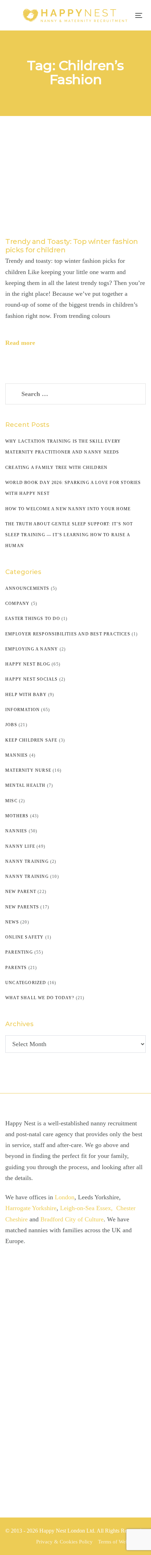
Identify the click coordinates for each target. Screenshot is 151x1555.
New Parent (20, 891)
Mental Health (25, 785)
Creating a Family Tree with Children (56, 467)
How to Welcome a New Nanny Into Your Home (68, 508)
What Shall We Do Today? (39, 997)
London (64, 1197)
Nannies (16, 830)
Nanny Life (20, 846)
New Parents (22, 907)
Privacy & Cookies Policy (64, 1541)
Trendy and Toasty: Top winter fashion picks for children (71, 245)
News (12, 922)
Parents (16, 967)
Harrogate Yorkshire (31, 1208)
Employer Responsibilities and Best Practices (67, 634)
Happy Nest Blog (27, 664)
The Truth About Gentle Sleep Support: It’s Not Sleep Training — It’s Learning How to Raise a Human (69, 534)
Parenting (19, 952)
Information (22, 709)
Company (17, 603)
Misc (11, 800)
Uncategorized (25, 982)
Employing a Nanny (31, 649)
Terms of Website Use (122, 1541)
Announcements (27, 588)
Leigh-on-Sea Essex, (87, 1208)
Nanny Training (27, 861)
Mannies (16, 755)
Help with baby (26, 694)
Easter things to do (32, 618)
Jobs (11, 724)
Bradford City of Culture (72, 1219)
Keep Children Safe (31, 740)
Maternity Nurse (28, 770)
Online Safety (24, 937)
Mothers (16, 815)
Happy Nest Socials (31, 679)
